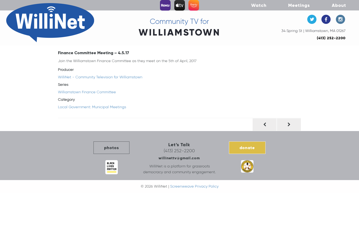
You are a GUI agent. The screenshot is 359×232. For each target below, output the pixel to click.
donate (247, 147)
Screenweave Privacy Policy (194, 186)
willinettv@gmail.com (179, 158)
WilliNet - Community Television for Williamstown (100, 77)
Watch (259, 5)
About (339, 5)
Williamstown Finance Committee (87, 92)
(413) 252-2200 (331, 38)
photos (111, 147)
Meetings (299, 5)
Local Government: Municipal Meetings (92, 107)
